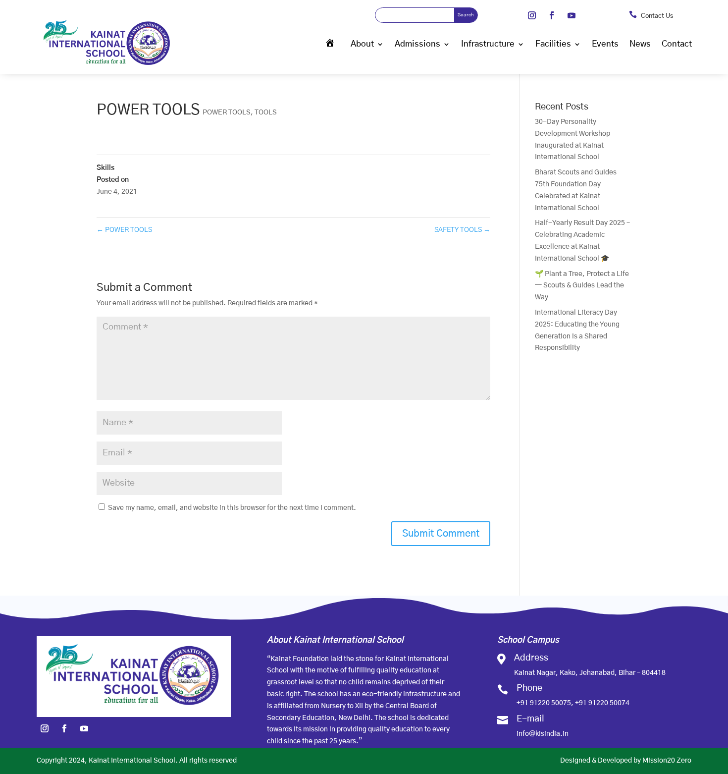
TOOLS (266, 112)
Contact (677, 44)
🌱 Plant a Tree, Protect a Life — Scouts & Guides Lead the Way (582, 286)
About (362, 44)
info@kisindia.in (543, 733)
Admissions (417, 44)
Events (605, 44)
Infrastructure (488, 44)
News (640, 44)
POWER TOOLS (227, 112)
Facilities (553, 44)
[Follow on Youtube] (571, 15)
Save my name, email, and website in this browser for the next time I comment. (232, 507)
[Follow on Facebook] (552, 15)
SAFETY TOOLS (462, 229)
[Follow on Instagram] (532, 15)
